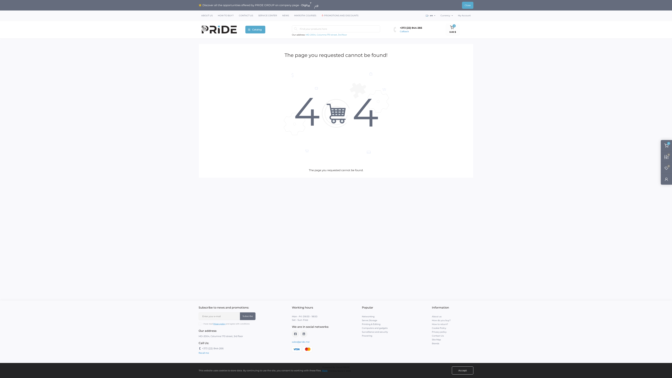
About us (207, 15)
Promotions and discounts (341, 15)
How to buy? (226, 15)
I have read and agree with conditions (226, 324)
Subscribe (248, 316)
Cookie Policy (439, 328)
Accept (462, 370)
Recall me (204, 353)
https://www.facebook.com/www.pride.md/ (295, 333)
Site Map (436, 339)
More (325, 370)
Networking (368, 316)
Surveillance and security (375, 332)
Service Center (267, 15)
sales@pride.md (300, 342)
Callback (404, 31)
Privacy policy (219, 324)
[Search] (296, 28)
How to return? (440, 324)
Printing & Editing (371, 324)
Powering (367, 335)
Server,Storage (369, 320)
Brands (435, 343)
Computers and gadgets (375, 328)
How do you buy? (441, 320)
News (285, 15)
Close (468, 5)
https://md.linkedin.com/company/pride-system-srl (303, 333)
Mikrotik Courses (305, 15)
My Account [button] (464, 15)
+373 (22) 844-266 (411, 27)
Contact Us (246, 15)
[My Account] (666, 179)
